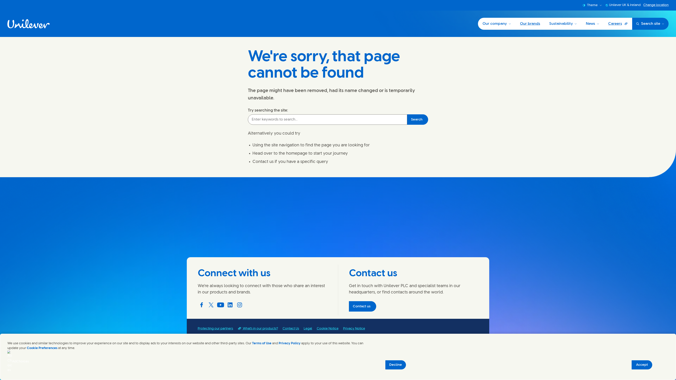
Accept (642, 365)
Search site (650, 24)
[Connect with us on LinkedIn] (230, 305)
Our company (495, 24)
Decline (395, 365)
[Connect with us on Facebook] (201, 305)
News (590, 24)
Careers (620, 25)
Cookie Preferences (42, 348)
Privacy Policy (290, 343)
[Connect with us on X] (211, 305)
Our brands (530, 24)
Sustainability (561, 24)
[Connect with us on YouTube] (220, 305)
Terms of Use (261, 343)
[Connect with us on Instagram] (239, 305)
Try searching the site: (268, 110)
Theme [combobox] (592, 5)
